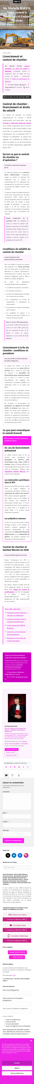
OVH (14, 975)
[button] (31, 1041)
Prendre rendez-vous (11, 749)
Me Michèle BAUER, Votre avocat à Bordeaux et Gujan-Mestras (17, 14)
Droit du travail (10, 752)
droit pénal (25, 743)
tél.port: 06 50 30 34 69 (17, 952)
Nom (5, 813)
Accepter (17, 1063)
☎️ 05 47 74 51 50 (17, 957)
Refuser (17, 1068)
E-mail (5, 822)
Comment (6, 792)
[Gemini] (23, 767)
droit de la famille (14, 743)
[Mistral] (19, 767)
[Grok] (28, 767)
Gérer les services (16, 1057)
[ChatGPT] (6, 767)
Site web (6, 830)
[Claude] (15, 767)
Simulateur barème (11, 755)
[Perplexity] (10, 767)
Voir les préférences (17, 1073)
